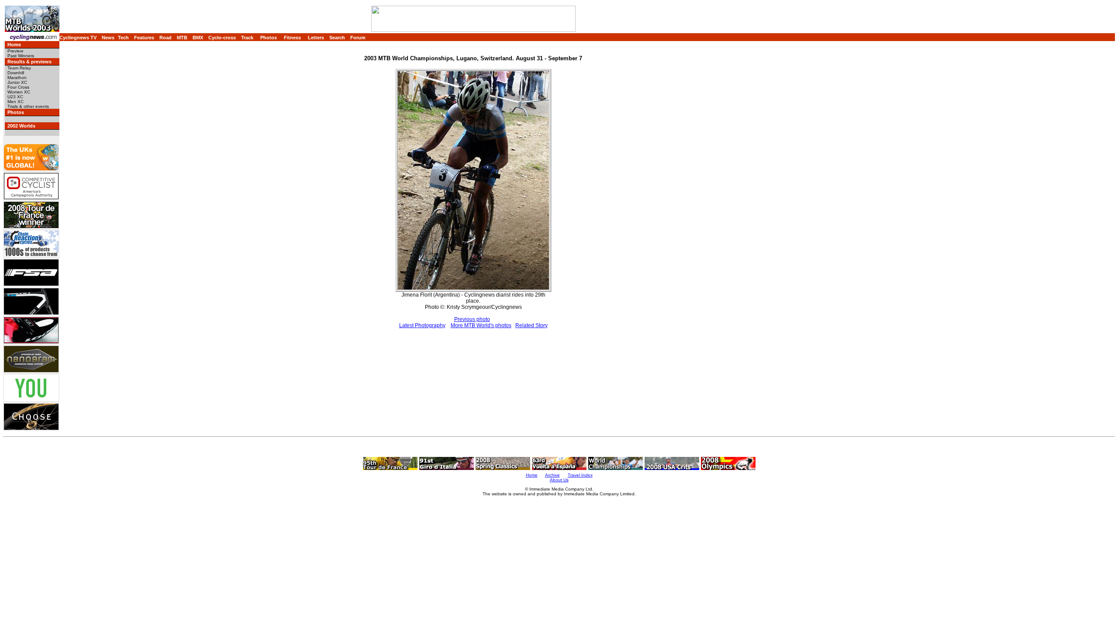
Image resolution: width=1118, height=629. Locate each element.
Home (14, 44)
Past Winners (20, 55)
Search (337, 37)
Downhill (15, 72)
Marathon (17, 77)
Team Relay (19, 68)
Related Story (531, 325)
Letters (316, 37)
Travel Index (580, 475)
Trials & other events (28, 106)
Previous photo (472, 319)
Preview (15, 50)
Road (165, 37)
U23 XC (15, 96)
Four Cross (18, 87)
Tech (123, 37)
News (108, 37)
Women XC (18, 92)
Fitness (292, 37)
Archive (552, 475)
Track (247, 37)
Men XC (15, 101)
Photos (268, 37)
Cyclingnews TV (78, 37)
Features (144, 37)
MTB (182, 37)
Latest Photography (422, 325)
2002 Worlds (21, 125)
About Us (559, 479)
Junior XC (17, 82)
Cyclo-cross (222, 37)
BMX (198, 37)
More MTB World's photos (481, 325)
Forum (358, 37)
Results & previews (29, 61)
